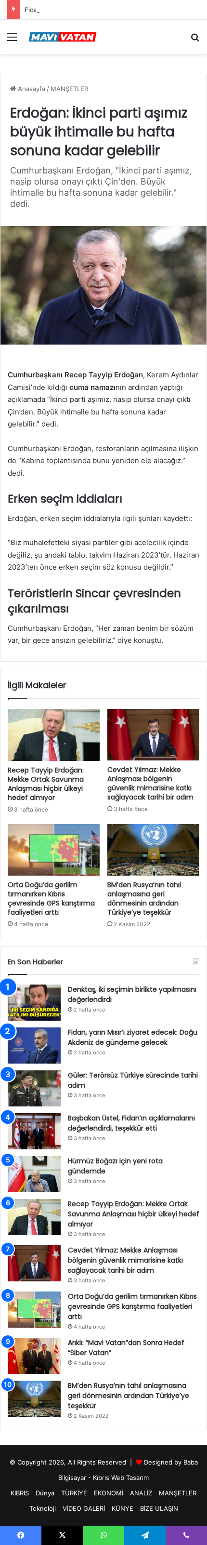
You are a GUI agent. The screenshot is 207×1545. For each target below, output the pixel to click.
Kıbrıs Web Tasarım (121, 1477)
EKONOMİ (108, 1493)
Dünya (45, 1493)
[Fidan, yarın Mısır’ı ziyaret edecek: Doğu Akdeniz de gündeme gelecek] (34, 1045)
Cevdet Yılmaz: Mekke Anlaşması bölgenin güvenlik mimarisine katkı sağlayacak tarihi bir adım (150, 783)
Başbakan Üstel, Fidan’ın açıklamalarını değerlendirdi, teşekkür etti (131, 1123)
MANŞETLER (69, 89)
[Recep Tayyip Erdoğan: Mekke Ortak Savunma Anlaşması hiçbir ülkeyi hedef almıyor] (54, 735)
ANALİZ (141, 1493)
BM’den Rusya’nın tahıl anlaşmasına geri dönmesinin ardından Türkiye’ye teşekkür (144, 898)
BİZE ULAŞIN (159, 1508)
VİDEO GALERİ (84, 1508)
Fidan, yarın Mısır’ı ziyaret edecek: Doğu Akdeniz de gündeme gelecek (132, 1037)
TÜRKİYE (74, 1493)
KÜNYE (122, 1508)
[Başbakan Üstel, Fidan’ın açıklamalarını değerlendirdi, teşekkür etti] (34, 1131)
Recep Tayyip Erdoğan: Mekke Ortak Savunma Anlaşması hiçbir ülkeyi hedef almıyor (46, 783)
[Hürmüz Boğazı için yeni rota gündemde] (34, 1174)
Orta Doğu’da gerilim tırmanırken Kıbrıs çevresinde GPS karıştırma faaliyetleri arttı (51, 898)
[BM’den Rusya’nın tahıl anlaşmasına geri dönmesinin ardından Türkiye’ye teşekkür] (153, 850)
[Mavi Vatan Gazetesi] (62, 37)
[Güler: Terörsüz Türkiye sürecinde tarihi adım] (34, 1088)
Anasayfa (30, 89)
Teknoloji (42, 1508)
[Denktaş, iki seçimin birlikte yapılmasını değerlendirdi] (34, 1003)
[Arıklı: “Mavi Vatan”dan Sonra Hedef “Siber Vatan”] (34, 1356)
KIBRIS (20, 1493)
